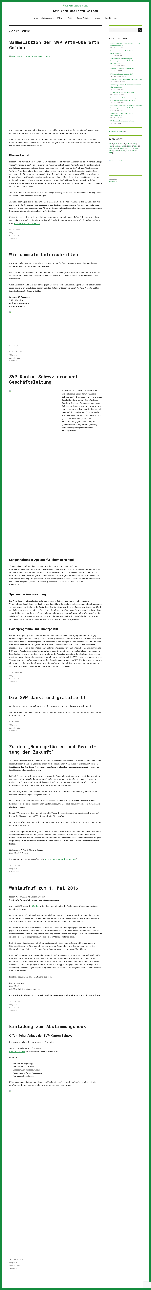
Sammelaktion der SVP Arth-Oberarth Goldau (54, 44)
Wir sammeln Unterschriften (43, 254)
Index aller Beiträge (116, 131)
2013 (121, 148)
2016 (110, 148)
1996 (110, 153)
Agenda (97, 18)
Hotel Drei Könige (17, 1051)
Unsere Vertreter (83, 18)
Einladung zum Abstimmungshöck (47, 1026)
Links (115, 18)
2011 (131, 148)
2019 (123, 146)
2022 (134, 144)
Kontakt (108, 18)
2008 (116, 151)
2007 (122, 151)
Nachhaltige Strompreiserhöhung (122, 121)
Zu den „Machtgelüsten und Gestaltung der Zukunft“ (52, 749)
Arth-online (113, 181)
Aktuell (36, 18)
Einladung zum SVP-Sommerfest (122, 69)
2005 (128, 151)
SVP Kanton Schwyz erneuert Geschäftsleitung (43, 379)
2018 (129, 146)
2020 (116, 146)
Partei (70, 18)
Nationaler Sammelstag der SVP (121, 74)
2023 (127, 144)
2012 (126, 148)
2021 (110, 146)
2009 (110, 151)
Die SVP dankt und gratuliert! (47, 697)
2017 (135, 146)
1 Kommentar (14, 872)
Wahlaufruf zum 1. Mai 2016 (43, 888)
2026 (110, 144)
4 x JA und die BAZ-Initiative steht (122, 92)
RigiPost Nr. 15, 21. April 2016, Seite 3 (60, 859)
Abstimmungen (46, 18)
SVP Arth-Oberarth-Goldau (75, 11)
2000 (133, 151)
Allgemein (13, 233)
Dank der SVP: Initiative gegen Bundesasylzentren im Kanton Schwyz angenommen (123, 61)
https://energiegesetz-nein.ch (27, 223)
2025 (116, 144)
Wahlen (59, 18)
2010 (136, 148)
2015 (115, 148)
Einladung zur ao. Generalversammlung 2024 (126, 79)
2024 (121, 144)
